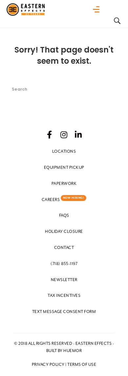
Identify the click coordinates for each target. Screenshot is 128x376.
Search (109, 81)
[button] (49, 135)
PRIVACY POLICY (48, 364)
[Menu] (97, 9)
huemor (72, 350)
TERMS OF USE (81, 364)
